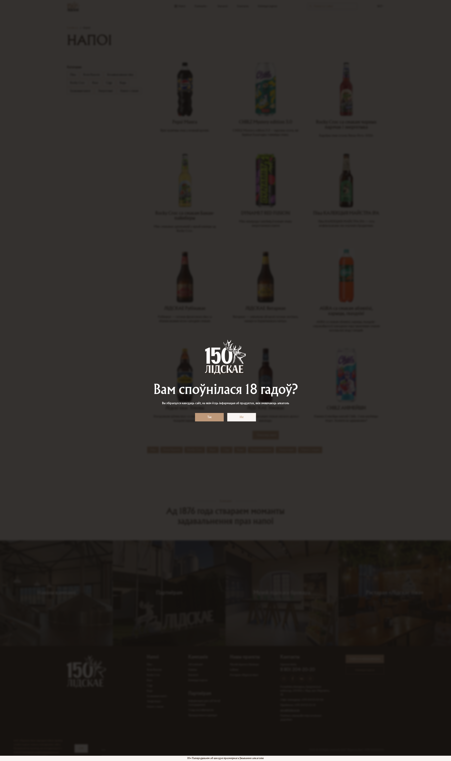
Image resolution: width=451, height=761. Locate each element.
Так (209, 417)
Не (242, 417)
